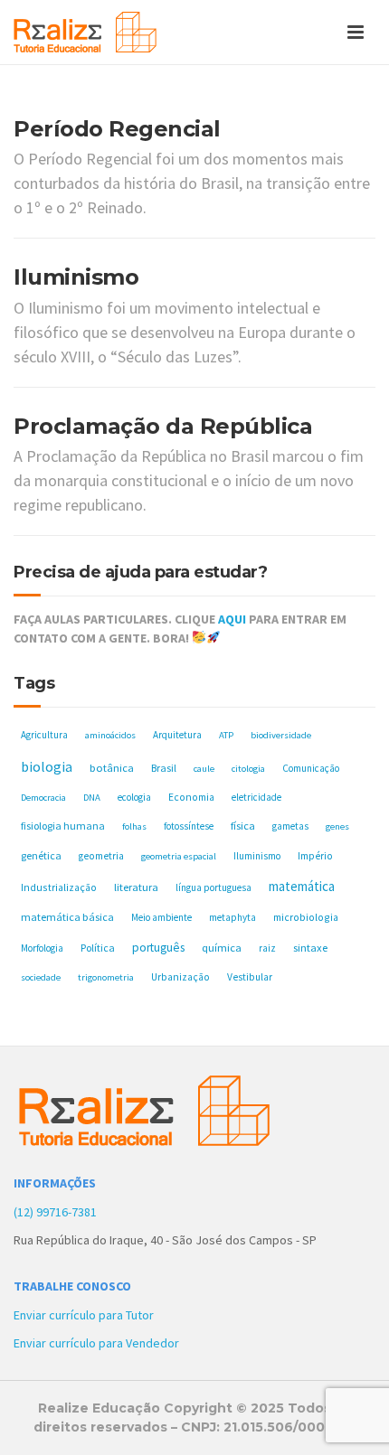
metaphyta (232, 917)
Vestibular (249, 977)
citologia (248, 768)
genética (41, 855)
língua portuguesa (213, 887)
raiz (267, 948)
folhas (134, 826)
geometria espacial (178, 856)
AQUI (232, 619)
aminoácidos (110, 735)
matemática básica (67, 917)
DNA (91, 797)
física (243, 825)
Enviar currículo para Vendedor (96, 1343)
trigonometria (106, 977)
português (158, 947)
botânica (112, 767)
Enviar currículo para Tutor (84, 1315)
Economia (191, 797)
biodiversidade (281, 735)
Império (315, 856)
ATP (226, 735)
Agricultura (44, 734)
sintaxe (310, 947)
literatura (136, 887)
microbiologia (305, 917)
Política (98, 947)
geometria (101, 856)
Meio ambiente (161, 917)
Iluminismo (76, 277)
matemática (302, 886)
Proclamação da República (163, 426)
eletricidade (256, 797)
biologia (46, 766)
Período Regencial (117, 129)
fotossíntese (188, 826)
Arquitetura (177, 734)
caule (204, 768)
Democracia (43, 797)
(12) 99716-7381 (55, 1212)
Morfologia (42, 948)
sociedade (41, 977)
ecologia (134, 797)
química (222, 947)
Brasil (163, 767)
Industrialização (59, 887)
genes (337, 826)
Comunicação (310, 768)
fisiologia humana (63, 825)
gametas (290, 826)
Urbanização (180, 977)
